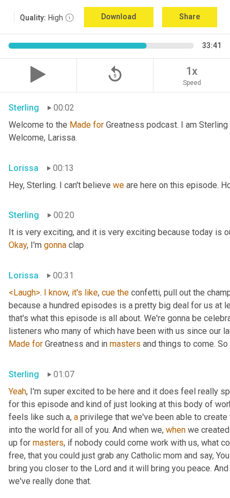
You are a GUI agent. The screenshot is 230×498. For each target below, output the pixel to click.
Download (118, 16)
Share (189, 16)
